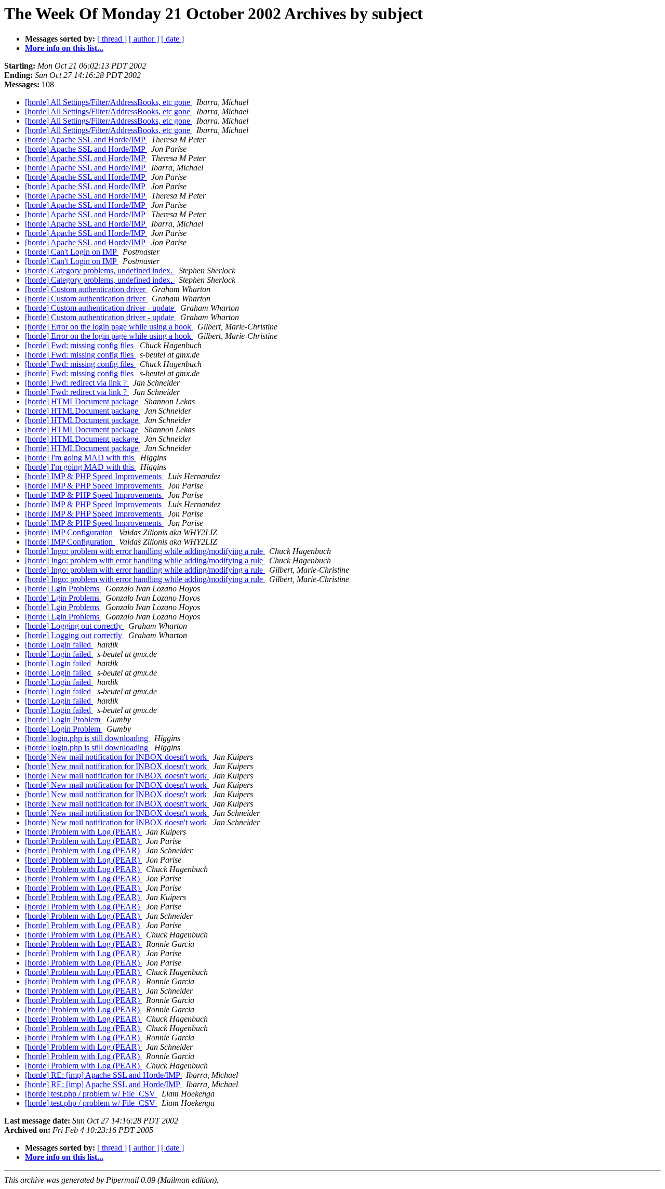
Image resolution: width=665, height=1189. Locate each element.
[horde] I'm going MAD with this (80, 457)
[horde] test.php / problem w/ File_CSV (91, 1093)
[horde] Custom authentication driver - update (100, 307)
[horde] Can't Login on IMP (71, 251)
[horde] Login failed (59, 644)
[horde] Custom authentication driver (86, 289)
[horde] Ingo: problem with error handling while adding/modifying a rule (145, 551)
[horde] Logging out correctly (74, 626)
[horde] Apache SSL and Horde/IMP (86, 139)
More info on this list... (64, 48)
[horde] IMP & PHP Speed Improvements (94, 476)
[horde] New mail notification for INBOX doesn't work (117, 756)
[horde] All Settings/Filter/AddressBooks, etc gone (108, 102)
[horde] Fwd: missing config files (80, 345)
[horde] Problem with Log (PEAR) (83, 831)
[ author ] (144, 38)
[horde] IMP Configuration (70, 532)
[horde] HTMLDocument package (82, 401)
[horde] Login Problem (63, 719)
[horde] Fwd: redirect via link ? (77, 382)
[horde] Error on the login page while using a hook (109, 326)
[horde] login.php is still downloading (87, 738)
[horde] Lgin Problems (63, 588)
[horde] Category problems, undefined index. (100, 270)
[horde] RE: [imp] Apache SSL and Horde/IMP (103, 1075)
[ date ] (172, 38)
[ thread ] (112, 38)
